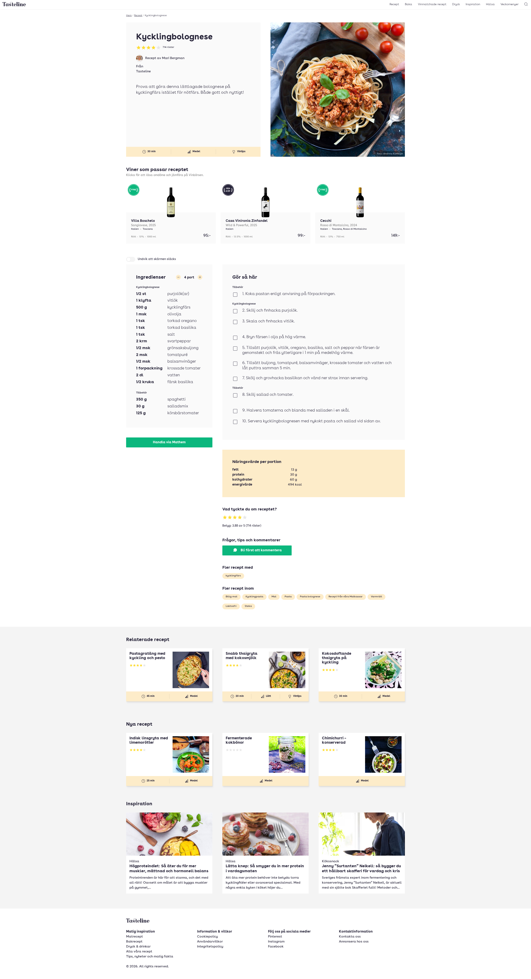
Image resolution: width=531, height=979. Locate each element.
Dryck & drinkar (138, 946)
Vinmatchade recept (432, 4)
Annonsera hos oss (354, 941)
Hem (129, 15)
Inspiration (473, 4)
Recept (394, 4)
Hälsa (490, 4)
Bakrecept (134, 941)
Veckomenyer (510, 4)
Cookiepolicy (207, 936)
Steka (248, 606)
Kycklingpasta (254, 596)
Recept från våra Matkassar (346, 596)
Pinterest (275, 936)
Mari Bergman (173, 58)
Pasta (288, 596)
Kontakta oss (350, 936)
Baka (408, 4)
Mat (274, 596)
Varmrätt (376, 596)
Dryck (456, 4)
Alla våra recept (139, 951)
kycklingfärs (233, 576)
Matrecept (134, 936)
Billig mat (231, 596)
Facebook (276, 946)
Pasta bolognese (310, 596)
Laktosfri (231, 606)
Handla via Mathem (169, 442)
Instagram (276, 941)
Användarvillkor (210, 941)
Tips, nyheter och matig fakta (149, 956)
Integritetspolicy (210, 946)
